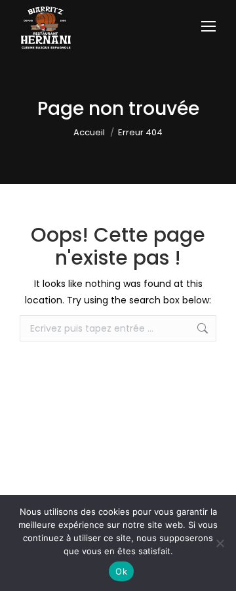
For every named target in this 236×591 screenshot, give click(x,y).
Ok (121, 571)
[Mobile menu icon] (208, 26)
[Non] (219, 543)
